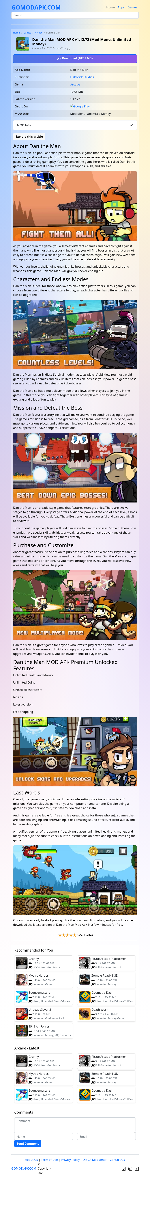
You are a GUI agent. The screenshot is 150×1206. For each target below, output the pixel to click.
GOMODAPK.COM (36, 7)
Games (132, 7)
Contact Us (117, 1160)
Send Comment (28, 1144)
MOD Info (24, 125)
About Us (31, 1160)
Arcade (38, 32)
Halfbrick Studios (82, 77)
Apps (121, 7)
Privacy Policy (70, 1160)
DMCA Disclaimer (95, 1160)
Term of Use (49, 1160)
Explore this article (29, 137)
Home (110, 7)
